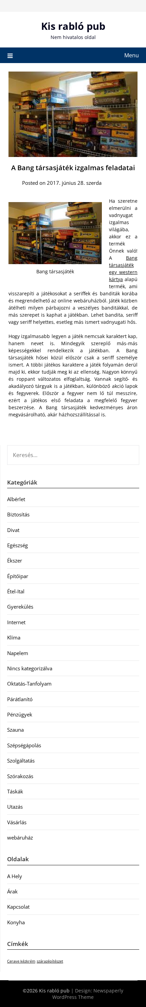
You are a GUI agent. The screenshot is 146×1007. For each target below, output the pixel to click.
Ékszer (14, 560)
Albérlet (16, 499)
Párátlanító (20, 699)
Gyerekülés (20, 606)
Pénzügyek (19, 714)
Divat (13, 530)
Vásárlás (16, 822)
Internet (16, 622)
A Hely (14, 876)
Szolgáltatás (21, 760)
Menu (131, 55)
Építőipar (17, 576)
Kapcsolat (18, 906)
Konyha (16, 922)
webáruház (20, 837)
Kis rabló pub (73, 26)
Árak (12, 891)
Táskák (15, 791)
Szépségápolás (24, 745)
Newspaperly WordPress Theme (87, 993)
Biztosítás (18, 514)
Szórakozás (20, 776)
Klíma (13, 637)
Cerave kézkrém (21, 961)
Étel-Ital (15, 591)
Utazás (15, 806)
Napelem (17, 653)
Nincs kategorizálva (29, 668)
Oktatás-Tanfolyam (29, 683)
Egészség (17, 545)
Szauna (15, 729)
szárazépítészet (50, 961)
